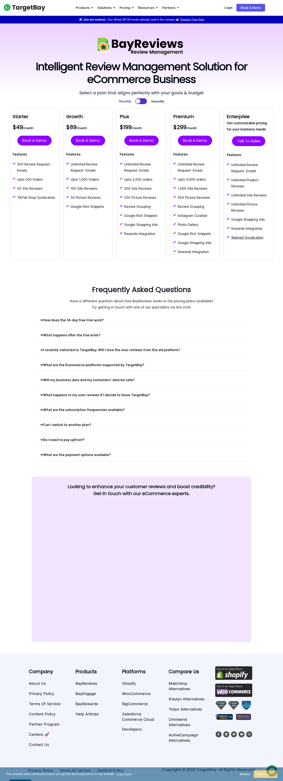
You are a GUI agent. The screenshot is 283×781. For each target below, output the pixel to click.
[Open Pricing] (132, 7)
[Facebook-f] (219, 734)
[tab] (141, 320)
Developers (132, 729)
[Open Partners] (178, 7)
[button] (271, 770)
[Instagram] (249, 734)
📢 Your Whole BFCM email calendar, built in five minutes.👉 (141, 19)
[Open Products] (92, 7)
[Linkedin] (226, 734)
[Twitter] (234, 734)
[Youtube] (241, 734)
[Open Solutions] (114, 7)
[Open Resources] (156, 7)
